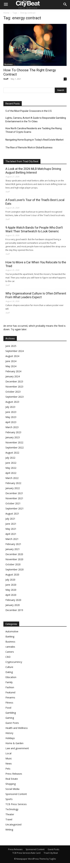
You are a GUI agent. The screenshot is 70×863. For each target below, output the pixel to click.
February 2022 (13, 483)
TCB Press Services (16, 804)
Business (8, 64)
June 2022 (10, 462)
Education (10, 677)
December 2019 (14, 610)
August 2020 (12, 574)
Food (8, 707)
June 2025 (10, 346)
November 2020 (14, 559)
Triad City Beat (51, 852)
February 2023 (13, 432)
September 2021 (14, 508)
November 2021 (14, 498)
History (9, 733)
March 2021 (12, 539)
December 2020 (14, 554)
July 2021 (10, 518)
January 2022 (12, 488)
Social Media (12, 789)
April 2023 (10, 422)
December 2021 (14, 493)
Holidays (10, 738)
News (8, 763)
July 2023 (10, 406)
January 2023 (12, 437)
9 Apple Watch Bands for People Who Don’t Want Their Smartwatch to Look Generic (34, 229)
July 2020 (10, 579)
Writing (9, 829)
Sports (9, 799)
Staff (5, 79)
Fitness (9, 702)
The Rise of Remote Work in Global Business (28, 147)
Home (6, 12)
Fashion (9, 687)
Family (9, 682)
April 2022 (10, 473)
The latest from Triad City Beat (21, 161)
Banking (9, 636)
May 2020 (10, 589)
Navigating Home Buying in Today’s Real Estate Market (34, 139)
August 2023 (12, 401)
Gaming (9, 717)
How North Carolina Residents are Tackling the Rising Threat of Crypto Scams (33, 130)
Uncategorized (13, 824)
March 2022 (12, 478)
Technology (11, 809)
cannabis (10, 646)
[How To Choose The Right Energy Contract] (35, 45)
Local (8, 753)
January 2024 (12, 376)
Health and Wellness (16, 728)
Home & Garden (14, 743)
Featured (10, 692)
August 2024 (12, 356)
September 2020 (14, 569)
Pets (7, 768)
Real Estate (11, 778)
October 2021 (13, 503)
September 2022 (14, 447)
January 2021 (12, 549)
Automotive (11, 631)
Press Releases (13, 773)
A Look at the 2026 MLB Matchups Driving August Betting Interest (33, 170)
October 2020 (13, 564)
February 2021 (13, 544)
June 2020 (10, 584)
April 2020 (10, 594)
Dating (9, 672)
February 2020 (13, 600)
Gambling (10, 712)
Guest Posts (12, 722)
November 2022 (14, 442)
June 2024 (10, 361)
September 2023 (14, 396)
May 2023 (10, 417)
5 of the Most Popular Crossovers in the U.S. (28, 111)
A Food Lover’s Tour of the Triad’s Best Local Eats (34, 201)
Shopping (10, 783)
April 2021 (10, 533)
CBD (8, 656)
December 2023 (14, 381)
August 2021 (12, 513)
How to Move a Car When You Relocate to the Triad (35, 264)
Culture (9, 667)
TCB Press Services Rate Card (26, 852)
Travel (8, 819)
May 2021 (10, 528)
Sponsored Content (16, 794)
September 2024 (14, 351)
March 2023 (12, 427)
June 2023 (10, 412)
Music (8, 758)
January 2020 (12, 605)
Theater (9, 814)
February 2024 (13, 371)
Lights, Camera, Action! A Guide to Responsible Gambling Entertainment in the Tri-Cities (35, 120)
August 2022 (12, 452)
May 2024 (10, 366)
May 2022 (10, 467)
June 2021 (10, 523)
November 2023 (14, 386)
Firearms (10, 697)
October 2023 (13, 391)
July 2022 (10, 457)
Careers (9, 651)
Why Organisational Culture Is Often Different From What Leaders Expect (35, 295)
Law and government (17, 748)
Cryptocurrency (13, 662)
